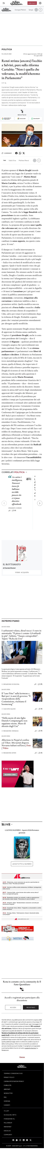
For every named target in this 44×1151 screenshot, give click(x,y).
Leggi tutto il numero (21, 864)
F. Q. (4, 83)
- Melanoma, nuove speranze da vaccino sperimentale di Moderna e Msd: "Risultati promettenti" (21, 882)
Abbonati (32, 3)
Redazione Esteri (9, 753)
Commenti (8, 153)
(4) (41, 709)
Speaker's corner (15, 508)
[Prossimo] (39, 503)
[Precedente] (4, 503)
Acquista (22, 572)
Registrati (31, 1007)
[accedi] (40, 3)
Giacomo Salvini (9, 709)
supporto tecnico (30, 1048)
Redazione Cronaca (10, 731)
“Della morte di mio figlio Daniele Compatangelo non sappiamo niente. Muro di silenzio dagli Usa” (14, 722)
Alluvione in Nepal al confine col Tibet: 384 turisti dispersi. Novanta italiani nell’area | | (16, 744)
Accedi (13, 1007)
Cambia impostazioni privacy (14, 1081)
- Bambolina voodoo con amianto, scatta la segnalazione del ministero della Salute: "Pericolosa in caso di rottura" (21, 898)
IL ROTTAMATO (12, 564)
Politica (7, 49)
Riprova (22, 1057)
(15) (41, 684)
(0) (15, 510)
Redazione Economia (10, 684)
